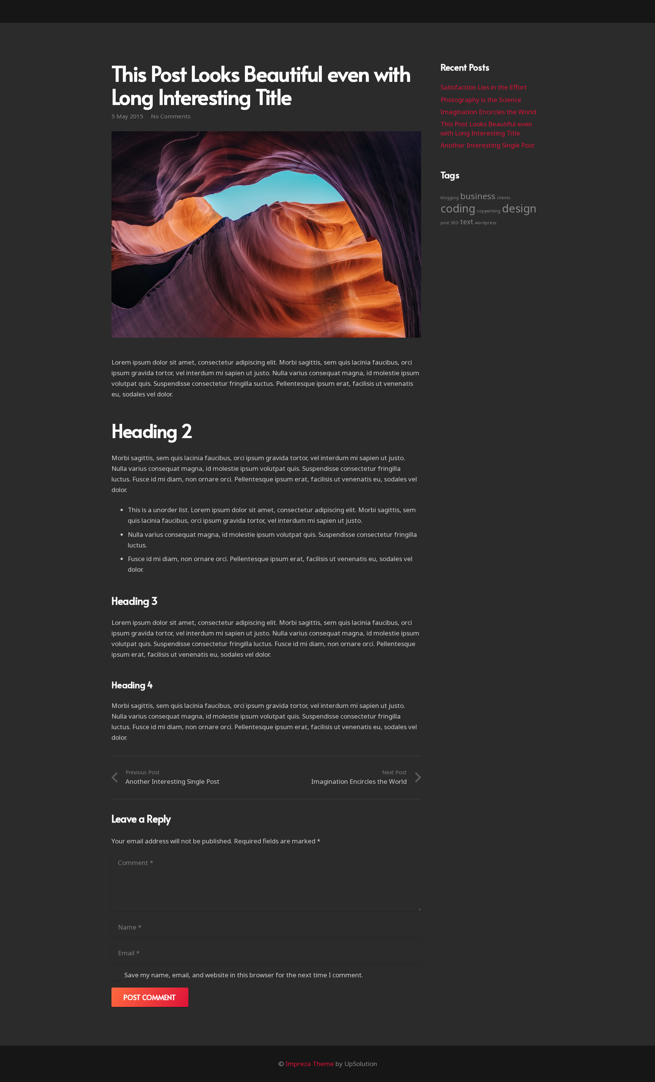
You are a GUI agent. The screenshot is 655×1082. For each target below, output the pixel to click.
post (444, 222)
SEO (455, 222)
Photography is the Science (480, 99)
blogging (449, 197)
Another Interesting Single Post (487, 145)
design (519, 208)
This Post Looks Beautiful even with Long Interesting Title (486, 128)
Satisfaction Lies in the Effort (483, 87)
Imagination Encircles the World (488, 111)
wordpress (485, 222)
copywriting (488, 211)
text (466, 221)
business (477, 196)
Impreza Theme (309, 1063)
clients (503, 197)
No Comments (171, 116)
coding (457, 208)
